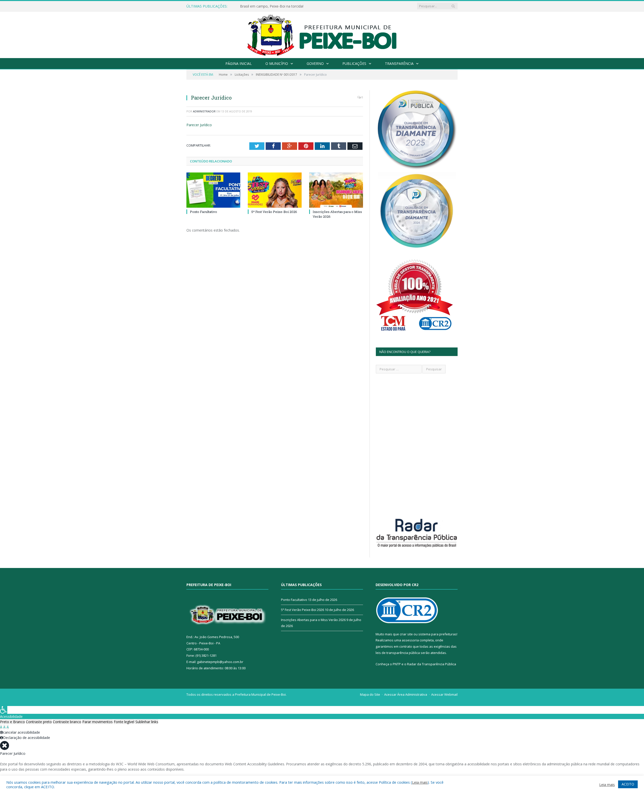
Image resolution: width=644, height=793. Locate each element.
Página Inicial (238, 63)
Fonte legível (124, 721)
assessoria (410, 640)
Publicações (354, 63)
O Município (276, 63)
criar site (406, 634)
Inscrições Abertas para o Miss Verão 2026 (313, 620)
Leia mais (420, 782)
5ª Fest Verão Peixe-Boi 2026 (274, 211)
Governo (315, 63)
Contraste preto (39, 721)
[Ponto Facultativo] (213, 190)
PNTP (397, 664)
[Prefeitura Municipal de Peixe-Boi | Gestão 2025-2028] (322, 33)
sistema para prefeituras (437, 634)
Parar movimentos (97, 721)
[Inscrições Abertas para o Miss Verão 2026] (336, 190)
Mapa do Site (370, 694)
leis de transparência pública (398, 652)
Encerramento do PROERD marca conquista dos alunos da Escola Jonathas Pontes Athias (298, 6)
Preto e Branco (12, 721)
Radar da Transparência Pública (431, 664)
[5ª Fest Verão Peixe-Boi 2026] (275, 190)
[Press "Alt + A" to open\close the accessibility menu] (3, 710)
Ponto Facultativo (203, 211)
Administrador (204, 111)
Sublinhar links (146, 721)
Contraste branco (67, 721)
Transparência (399, 63)
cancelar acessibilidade (21, 732)
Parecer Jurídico (199, 124)
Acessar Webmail (444, 694)
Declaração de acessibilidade (26, 737)
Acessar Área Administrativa (405, 694)
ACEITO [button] (628, 784)
